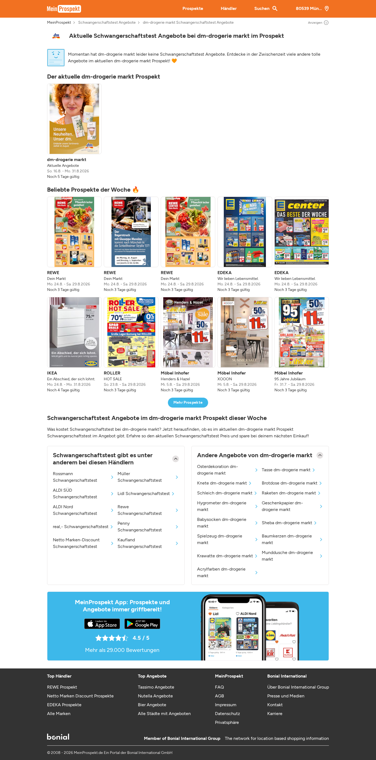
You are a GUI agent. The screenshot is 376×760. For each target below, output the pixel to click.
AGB (219, 696)
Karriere (274, 713)
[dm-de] (56, 36)
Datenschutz (227, 713)
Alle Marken (58, 713)
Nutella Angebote (155, 696)
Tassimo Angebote (156, 687)
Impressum (225, 704)
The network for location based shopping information (277, 738)
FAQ (219, 687)
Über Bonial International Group (298, 687)
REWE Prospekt (62, 687)
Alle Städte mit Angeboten (164, 713)
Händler (229, 8)
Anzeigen (315, 23)
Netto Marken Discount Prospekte (80, 696)
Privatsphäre (227, 722)
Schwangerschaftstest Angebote (107, 23)
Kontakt (275, 704)
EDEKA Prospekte (64, 704)
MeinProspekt (59, 23)
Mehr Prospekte (188, 402)
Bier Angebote (152, 704)
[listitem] (74, 132)
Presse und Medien (285, 696)
